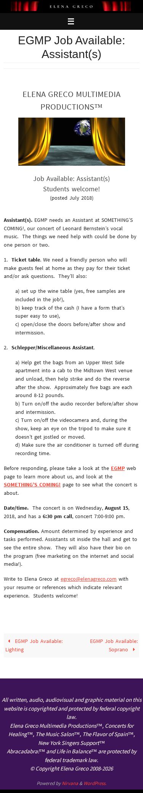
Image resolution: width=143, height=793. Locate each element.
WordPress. (95, 783)
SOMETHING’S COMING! (32, 484)
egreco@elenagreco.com (89, 578)
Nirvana (70, 783)
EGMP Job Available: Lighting (34, 645)
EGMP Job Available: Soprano (114, 645)
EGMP (118, 468)
